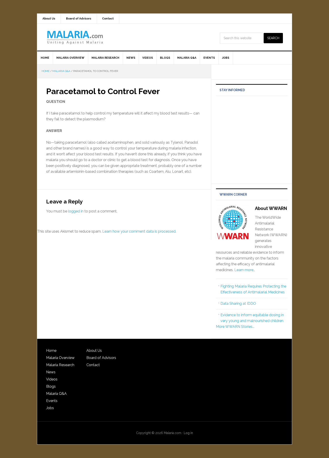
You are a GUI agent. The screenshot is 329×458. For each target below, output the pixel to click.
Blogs (51, 386)
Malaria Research (60, 365)
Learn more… (244, 270)
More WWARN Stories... (235, 326)
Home (51, 350)
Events (52, 401)
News (51, 372)
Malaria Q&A (56, 393)
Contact (93, 365)
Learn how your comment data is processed (138, 231)
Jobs (50, 408)
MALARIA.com (75, 37)
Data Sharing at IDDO (238, 303)
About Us (94, 350)
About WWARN (271, 208)
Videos (52, 379)
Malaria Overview (60, 358)
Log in (188, 433)
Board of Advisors (101, 358)
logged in (75, 211)
